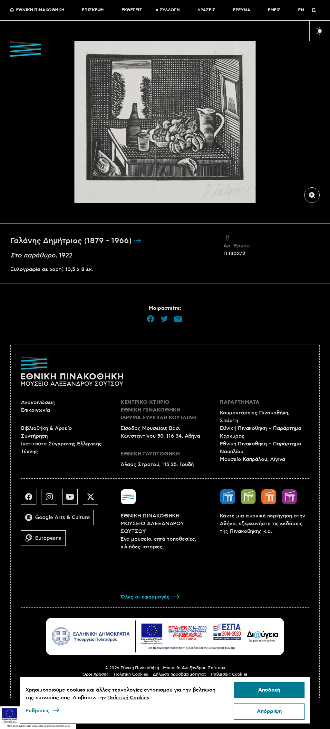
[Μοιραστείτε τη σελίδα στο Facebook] (150, 319)
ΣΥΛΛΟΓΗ (170, 10)
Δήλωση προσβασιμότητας (179, 674)
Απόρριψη (269, 711)
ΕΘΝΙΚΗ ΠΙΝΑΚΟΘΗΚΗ (40, 10)
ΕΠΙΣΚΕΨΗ (93, 10)
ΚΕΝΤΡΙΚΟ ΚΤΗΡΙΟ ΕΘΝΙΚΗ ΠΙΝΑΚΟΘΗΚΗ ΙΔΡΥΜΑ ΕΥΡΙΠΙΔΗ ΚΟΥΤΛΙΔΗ (158, 410)
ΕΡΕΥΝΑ (241, 10)
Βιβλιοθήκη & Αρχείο (46, 428)
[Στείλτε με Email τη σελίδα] (178, 319)
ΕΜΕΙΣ (274, 10)
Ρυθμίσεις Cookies (229, 674)
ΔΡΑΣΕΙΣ (206, 10)
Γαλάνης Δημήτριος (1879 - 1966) (72, 241)
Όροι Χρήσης (95, 674)
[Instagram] (52, 499)
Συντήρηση (34, 436)
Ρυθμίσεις (37, 710)
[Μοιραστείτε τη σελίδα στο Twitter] (164, 319)
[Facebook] (31, 499)
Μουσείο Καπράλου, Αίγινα (252, 459)
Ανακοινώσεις (38, 402)
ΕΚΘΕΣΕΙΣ (131, 10)
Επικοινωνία (35, 410)
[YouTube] (72, 499)
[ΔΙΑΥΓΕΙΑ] (263, 636)
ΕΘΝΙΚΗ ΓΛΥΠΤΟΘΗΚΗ (150, 454)
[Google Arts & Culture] (60, 520)
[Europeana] (46, 540)
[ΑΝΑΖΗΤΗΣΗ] (313, 10)
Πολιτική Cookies (131, 674)
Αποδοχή (269, 690)
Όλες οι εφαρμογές (145, 597)
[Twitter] (93, 499)
